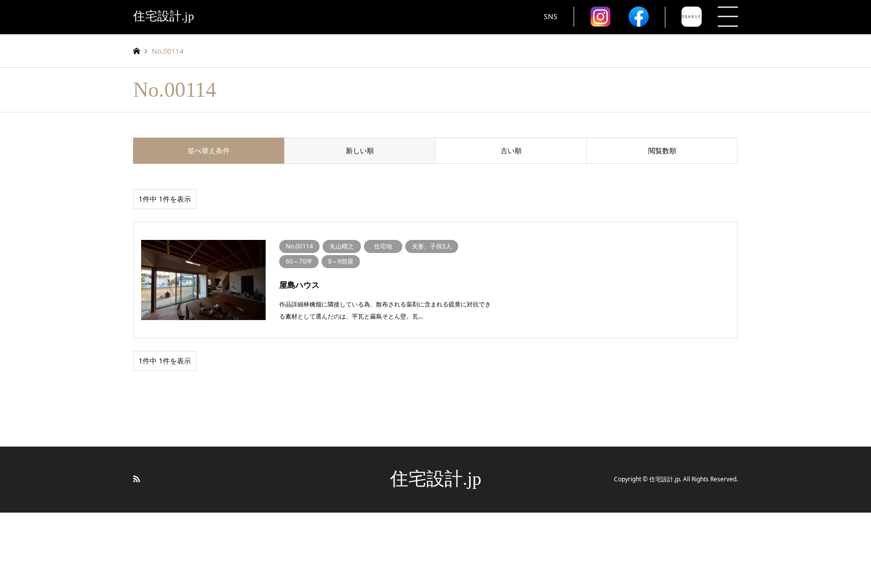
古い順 (511, 150)
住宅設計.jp (435, 479)
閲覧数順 (662, 150)
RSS (136, 478)
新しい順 (360, 150)
